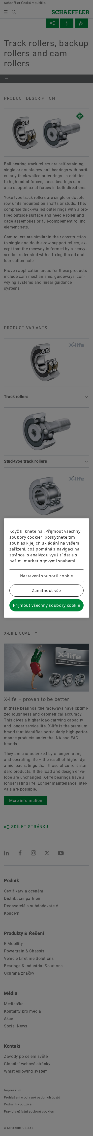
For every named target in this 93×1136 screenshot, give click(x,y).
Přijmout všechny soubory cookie (46, 605)
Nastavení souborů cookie (46, 576)
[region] (46, 568)
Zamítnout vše (46, 590)
